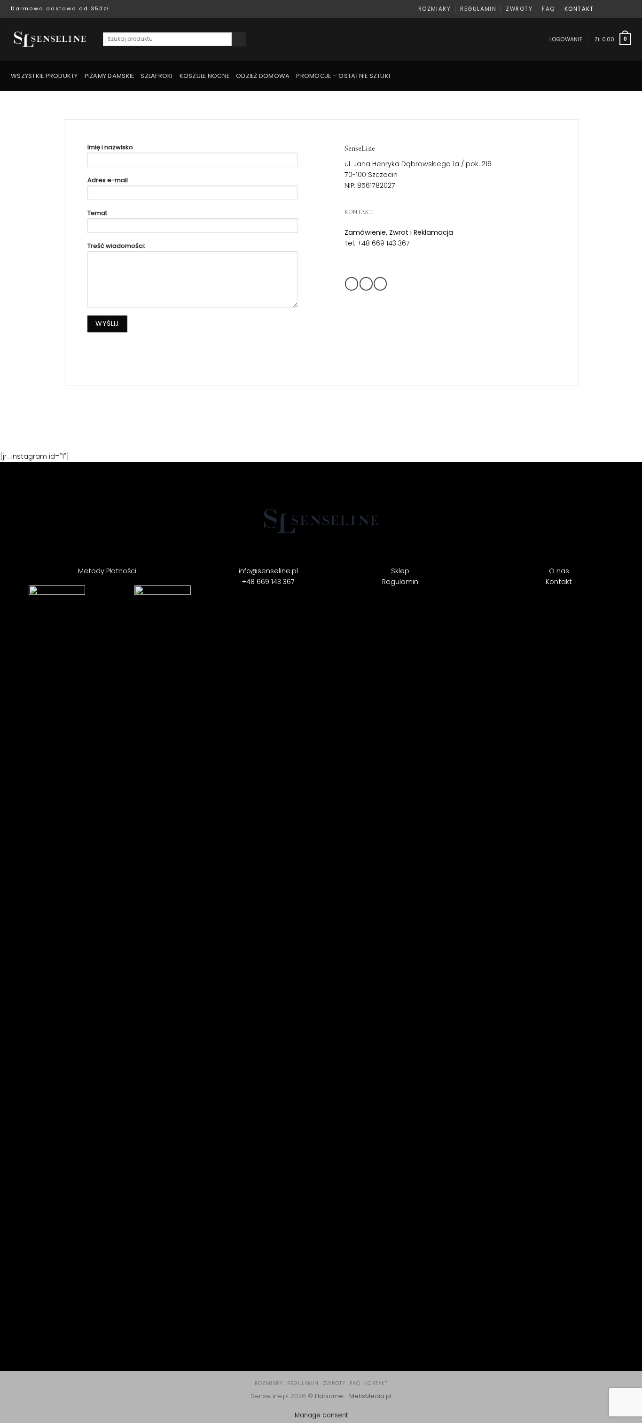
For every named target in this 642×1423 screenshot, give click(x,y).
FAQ (548, 9)
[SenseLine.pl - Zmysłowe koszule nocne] (50, 39)
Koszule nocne (204, 75)
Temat (97, 212)
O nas (559, 571)
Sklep (400, 571)
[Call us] (331, 1323)
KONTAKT (579, 9)
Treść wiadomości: (116, 245)
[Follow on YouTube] (627, 9)
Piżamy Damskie (109, 75)
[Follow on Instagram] (610, 9)
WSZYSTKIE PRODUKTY (44, 75)
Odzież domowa (263, 75)
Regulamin (400, 581)
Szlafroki (156, 75)
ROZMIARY (434, 9)
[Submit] (239, 39)
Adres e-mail (107, 180)
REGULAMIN (478, 9)
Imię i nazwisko (110, 147)
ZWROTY (519, 9)
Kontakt (559, 581)
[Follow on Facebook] (602, 9)
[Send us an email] (619, 9)
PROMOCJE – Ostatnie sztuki (343, 75)
